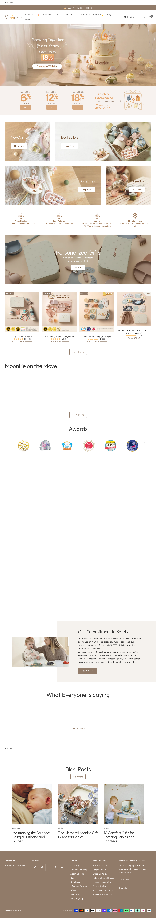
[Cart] (150, 17)
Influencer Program (79, 886)
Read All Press (78, 728)
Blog (109, 14)
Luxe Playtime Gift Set (22, 336)
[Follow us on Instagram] (35, 867)
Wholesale (75, 894)
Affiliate (74, 890)
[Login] (145, 17)
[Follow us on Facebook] (48, 867)
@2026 (18, 910)
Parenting (16, 828)
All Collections (83, 14)
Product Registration (102, 882)
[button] (130, 17)
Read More (87, 671)
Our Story (74, 865)
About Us (29, 19)
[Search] (139, 17)
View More (78, 352)
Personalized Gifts (65, 14)
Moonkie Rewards (78, 869)
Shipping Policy (100, 874)
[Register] (148, 879)
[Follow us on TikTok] (42, 867)
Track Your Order (101, 865)
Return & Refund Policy (103, 878)
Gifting (61, 828)
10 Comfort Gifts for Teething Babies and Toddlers (119, 836)
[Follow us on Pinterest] (55, 867)
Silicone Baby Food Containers (97, 336)
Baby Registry (76, 898)
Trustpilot (9, 2)
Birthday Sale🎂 (32, 14)
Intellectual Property (102, 894)
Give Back (75, 882)
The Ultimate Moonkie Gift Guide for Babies (78, 834)
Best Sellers (48, 14)
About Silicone (77, 874)
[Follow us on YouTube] (62, 867)
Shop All (78, 267)
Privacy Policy (99, 886)
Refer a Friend (99, 869)
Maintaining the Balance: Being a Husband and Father (31, 836)
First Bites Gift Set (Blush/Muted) (59, 336)
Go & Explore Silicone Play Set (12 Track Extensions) (134, 332)
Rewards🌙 (98, 14)
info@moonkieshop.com (16, 865)
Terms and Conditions (103, 890)
